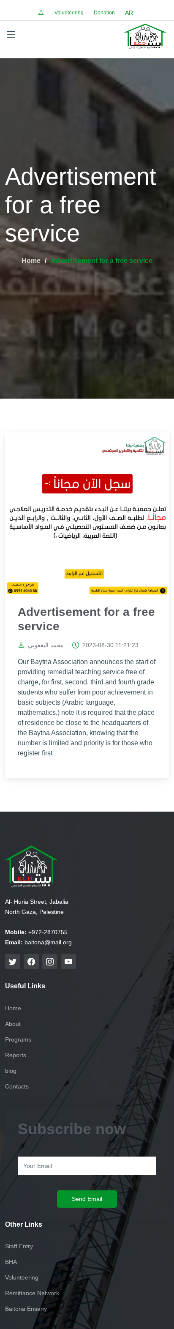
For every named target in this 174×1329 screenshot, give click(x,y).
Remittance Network (32, 1293)
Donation (104, 13)
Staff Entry (19, 1246)
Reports (15, 1055)
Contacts (17, 1086)
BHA (11, 1262)
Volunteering (69, 13)
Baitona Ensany (26, 1309)
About (13, 1024)
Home (31, 260)
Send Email (87, 1198)
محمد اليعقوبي (46, 645)
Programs (18, 1039)
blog (10, 1071)
